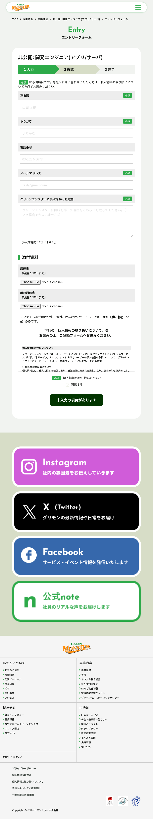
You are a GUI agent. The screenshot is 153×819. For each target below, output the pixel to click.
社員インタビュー (14, 714)
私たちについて (14, 663)
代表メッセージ (13, 679)
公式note (10, 733)
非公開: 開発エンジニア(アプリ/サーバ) (76, 19)
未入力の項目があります (76, 399)
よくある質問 (88, 737)
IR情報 (84, 708)
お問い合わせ (12, 757)
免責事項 (86, 742)
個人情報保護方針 (21, 775)
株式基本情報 (88, 733)
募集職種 (9, 719)
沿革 (7, 688)
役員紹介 (9, 683)
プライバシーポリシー (24, 768)
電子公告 (86, 746)
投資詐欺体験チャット (93, 693)
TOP (15, 19)
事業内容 (85, 663)
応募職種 (43, 19)
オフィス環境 (12, 728)
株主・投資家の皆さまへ (94, 719)
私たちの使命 (12, 670)
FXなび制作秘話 (89, 688)
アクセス (9, 697)
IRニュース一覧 (89, 714)
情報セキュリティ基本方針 (26, 788)
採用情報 (28, 19)
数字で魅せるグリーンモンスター (22, 724)
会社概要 (9, 693)
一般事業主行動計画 (23, 794)
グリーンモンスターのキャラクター (100, 697)
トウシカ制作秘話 (90, 679)
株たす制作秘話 (89, 683)
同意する (77, 384)
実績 (83, 674)
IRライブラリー (89, 728)
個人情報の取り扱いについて (27, 781)
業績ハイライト (89, 724)
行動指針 (9, 674)
